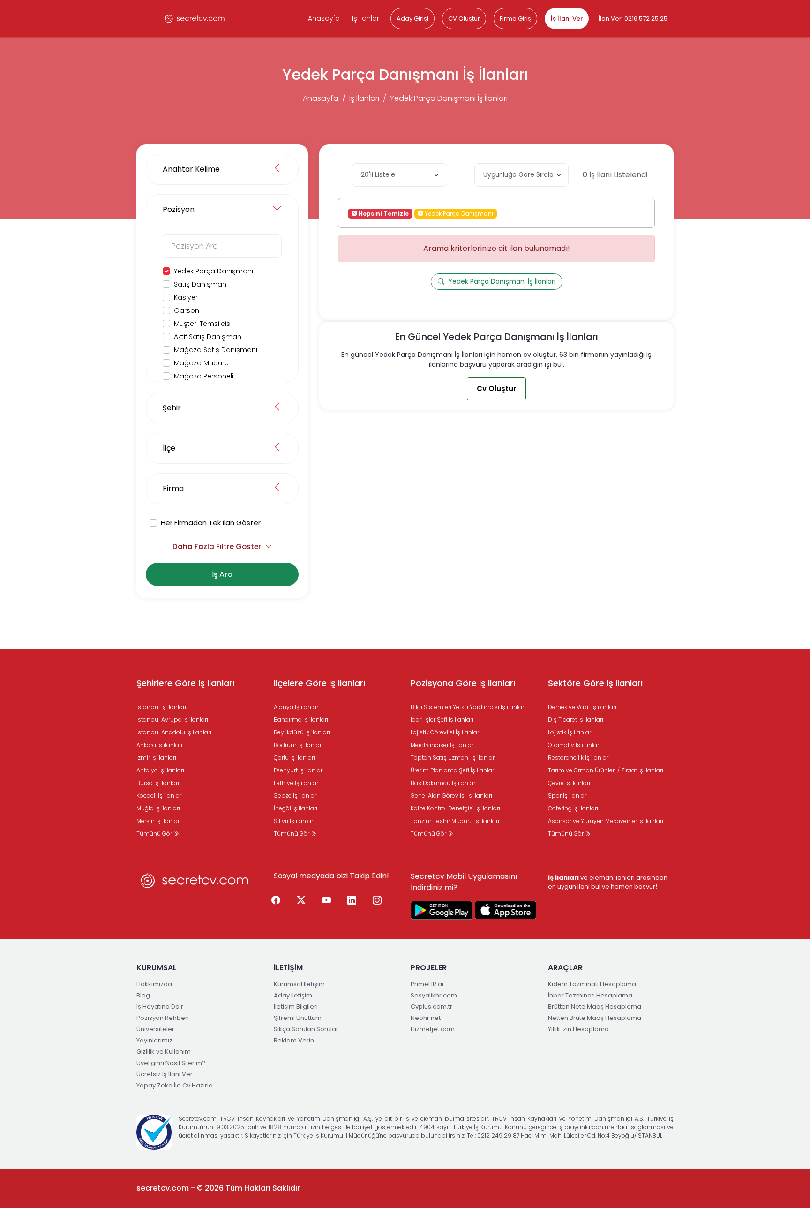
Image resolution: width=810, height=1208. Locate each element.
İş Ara (222, 574)
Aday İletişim (293, 995)
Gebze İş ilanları (296, 796)
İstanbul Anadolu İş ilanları (173, 732)
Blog (143, 995)
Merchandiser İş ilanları (443, 745)
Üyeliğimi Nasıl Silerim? (171, 1062)
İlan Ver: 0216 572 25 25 (633, 18)
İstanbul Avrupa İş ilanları (172, 720)
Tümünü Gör (154, 834)
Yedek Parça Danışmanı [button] (458, 213)
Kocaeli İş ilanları (159, 796)
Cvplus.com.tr (431, 1006)
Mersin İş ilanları (158, 821)
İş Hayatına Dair (159, 1006)
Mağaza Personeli (203, 376)
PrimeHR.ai (427, 984)
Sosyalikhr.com (434, 995)
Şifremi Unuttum (298, 1017)
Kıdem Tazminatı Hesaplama (592, 984)
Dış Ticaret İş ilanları (575, 720)
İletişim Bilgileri (296, 1006)
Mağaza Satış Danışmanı (215, 350)
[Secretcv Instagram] (377, 901)
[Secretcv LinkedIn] (352, 901)
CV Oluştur (464, 18)
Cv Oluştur (496, 388)
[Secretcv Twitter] (301, 901)
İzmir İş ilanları (156, 758)
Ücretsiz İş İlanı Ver (164, 1074)
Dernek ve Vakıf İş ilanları (582, 707)
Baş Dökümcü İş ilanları (444, 783)
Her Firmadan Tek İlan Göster (211, 523)
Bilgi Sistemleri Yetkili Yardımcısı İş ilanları (468, 707)
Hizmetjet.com (433, 1029)
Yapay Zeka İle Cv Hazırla (174, 1085)
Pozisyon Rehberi (162, 1017)
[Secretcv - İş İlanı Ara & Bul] (441, 910)
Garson (186, 310)
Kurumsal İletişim (299, 984)
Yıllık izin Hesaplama (578, 1029)
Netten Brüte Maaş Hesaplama (594, 1017)
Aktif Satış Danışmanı (208, 336)
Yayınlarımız (154, 1040)
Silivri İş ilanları (294, 821)
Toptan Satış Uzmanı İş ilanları (453, 758)
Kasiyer (186, 297)
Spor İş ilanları (568, 796)
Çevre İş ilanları (569, 783)
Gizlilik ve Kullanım (163, 1051)
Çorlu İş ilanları (294, 758)
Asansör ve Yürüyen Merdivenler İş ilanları (605, 821)
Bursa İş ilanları (157, 783)
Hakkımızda (154, 984)
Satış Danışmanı (201, 284)
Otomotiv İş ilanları (574, 745)
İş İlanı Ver (567, 18)
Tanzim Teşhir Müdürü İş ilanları (455, 821)
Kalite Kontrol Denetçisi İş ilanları (455, 808)
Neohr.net (426, 1017)
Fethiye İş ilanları (297, 783)
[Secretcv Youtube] (326, 901)
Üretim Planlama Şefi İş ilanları (453, 770)
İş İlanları (366, 18)
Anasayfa (324, 18)
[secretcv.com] (195, 18)
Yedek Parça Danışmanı (213, 271)
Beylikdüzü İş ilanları (302, 732)
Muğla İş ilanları (158, 808)
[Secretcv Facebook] (276, 901)
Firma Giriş (515, 18)
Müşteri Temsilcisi (203, 323)
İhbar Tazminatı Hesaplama (590, 995)
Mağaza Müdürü (201, 363)
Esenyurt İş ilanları (299, 770)
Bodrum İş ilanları (298, 745)
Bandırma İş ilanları (301, 720)
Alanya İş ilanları (297, 707)
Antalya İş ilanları (160, 770)
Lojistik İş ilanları (570, 732)
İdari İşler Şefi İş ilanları (442, 720)
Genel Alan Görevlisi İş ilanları (451, 796)
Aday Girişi (412, 18)
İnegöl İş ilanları (295, 808)
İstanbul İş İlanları (161, 707)
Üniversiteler (155, 1029)
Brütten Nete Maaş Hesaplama (594, 1006)
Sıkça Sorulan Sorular (306, 1029)
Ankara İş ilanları (159, 745)
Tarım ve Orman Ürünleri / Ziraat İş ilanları (605, 770)
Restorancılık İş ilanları (579, 758)
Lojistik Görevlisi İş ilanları (445, 732)
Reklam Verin (294, 1040)
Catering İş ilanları (573, 808)
